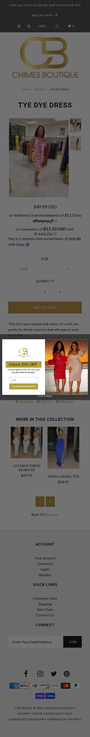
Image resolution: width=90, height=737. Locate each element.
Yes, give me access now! (23, 386)
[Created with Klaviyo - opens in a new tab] (45, 396)
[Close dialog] (85, 342)
